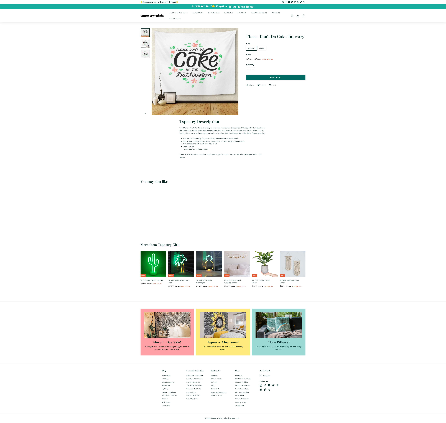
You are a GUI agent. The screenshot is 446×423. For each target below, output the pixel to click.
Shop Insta (239, 395)
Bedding (228, 12)
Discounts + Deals (242, 385)
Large (261, 48)
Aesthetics (175, 18)
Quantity (250, 65)
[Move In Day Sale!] (167, 325)
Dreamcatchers (259, 12)
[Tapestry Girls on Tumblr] (269, 389)
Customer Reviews (242, 379)
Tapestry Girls (169, 244)
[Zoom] (195, 71)
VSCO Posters (191, 399)
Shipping (214, 375)
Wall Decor (166, 402)
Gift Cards (166, 405)
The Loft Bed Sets (193, 389)
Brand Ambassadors (219, 392)
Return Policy (216, 379)
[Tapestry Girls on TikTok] (265, 389)
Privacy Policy (240, 402)
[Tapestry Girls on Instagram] (261, 385)
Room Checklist (241, 382)
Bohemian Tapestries (194, 375)
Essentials (214, 12)
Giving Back (239, 405)
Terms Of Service (242, 399)
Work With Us (216, 395)
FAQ (212, 385)
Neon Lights (191, 392)
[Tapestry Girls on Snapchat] (261, 389)
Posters (276, 12)
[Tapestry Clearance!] (223, 325)
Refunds (214, 382)
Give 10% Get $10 (242, 392)
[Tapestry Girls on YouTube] (269, 385)
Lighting (242, 12)
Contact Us (215, 389)
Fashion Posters (192, 395)
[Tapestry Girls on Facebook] (265, 385)
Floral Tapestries (193, 382)
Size (248, 43)
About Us (239, 375)
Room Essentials (242, 389)
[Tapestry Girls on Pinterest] (277, 385)
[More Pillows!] (279, 325)
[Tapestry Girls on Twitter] (273, 385)
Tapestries (198, 12)
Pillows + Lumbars (169, 395)
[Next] (145, 113)
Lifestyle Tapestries (194, 379)
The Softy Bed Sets (194, 385)
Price (248, 55)
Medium (251, 48)
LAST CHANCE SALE (179, 12)
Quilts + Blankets (169, 392)
